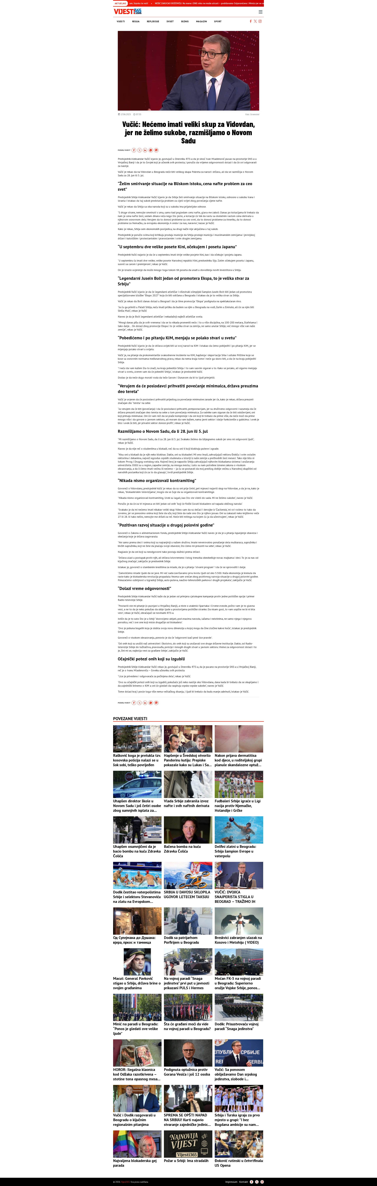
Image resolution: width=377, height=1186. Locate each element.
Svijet (170, 21)
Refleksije (153, 21)
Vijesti (121, 21)
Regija (136, 21)
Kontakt (243, 1181)
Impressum (231, 1181)
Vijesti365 (125, 1182)
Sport (218, 21)
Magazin (201, 21)
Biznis (185, 21)
